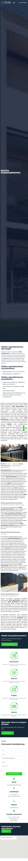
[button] (14, 2)
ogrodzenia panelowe (6, 541)
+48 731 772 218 (23, 2)
